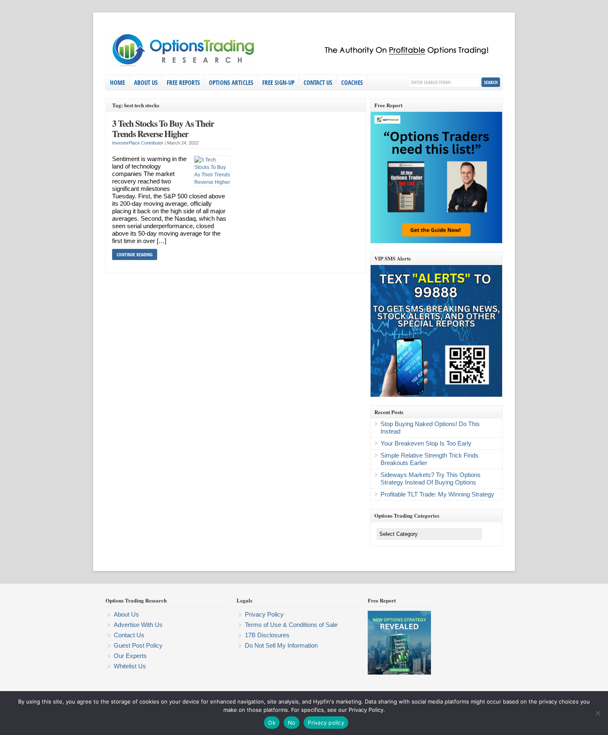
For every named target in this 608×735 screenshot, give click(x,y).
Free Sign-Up (278, 82)
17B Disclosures (267, 635)
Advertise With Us (138, 624)
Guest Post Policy (138, 645)
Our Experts (130, 655)
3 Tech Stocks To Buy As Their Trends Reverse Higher (163, 128)
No (292, 722)
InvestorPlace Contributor (137, 142)
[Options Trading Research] (301, 64)
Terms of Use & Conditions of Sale (291, 624)
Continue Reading (135, 254)
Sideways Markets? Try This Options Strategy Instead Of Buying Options (431, 478)
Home (117, 82)
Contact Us (318, 82)
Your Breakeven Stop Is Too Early (426, 443)
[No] (598, 713)
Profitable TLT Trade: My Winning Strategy (437, 494)
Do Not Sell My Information (281, 645)
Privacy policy (326, 722)
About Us (146, 82)
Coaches (352, 82)
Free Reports (183, 82)
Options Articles (231, 82)
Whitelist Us (130, 666)
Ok (271, 722)
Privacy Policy (264, 614)
